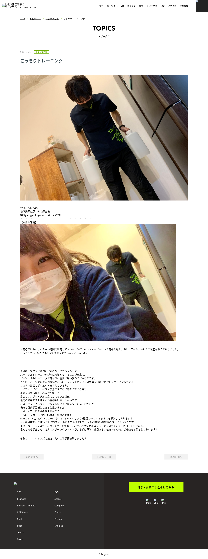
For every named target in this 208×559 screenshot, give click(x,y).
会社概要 (184, 5)
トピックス (151, 5)
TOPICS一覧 (104, 457)
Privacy (58, 519)
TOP (19, 492)
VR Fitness (22, 512)
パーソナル (112, 5)
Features (21, 499)
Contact (58, 512)
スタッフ (131, 5)
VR (122, 5)
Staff (19, 519)
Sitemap (59, 526)
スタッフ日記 (41, 52)
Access (58, 499)
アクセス (172, 5)
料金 (141, 5)
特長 (101, 5)
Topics (20, 532)
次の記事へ (176, 457)
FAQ (162, 5)
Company (59, 505)
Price (19, 526)
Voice (20, 539)
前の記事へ (32, 457)
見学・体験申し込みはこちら (156, 487)
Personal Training (26, 505)
